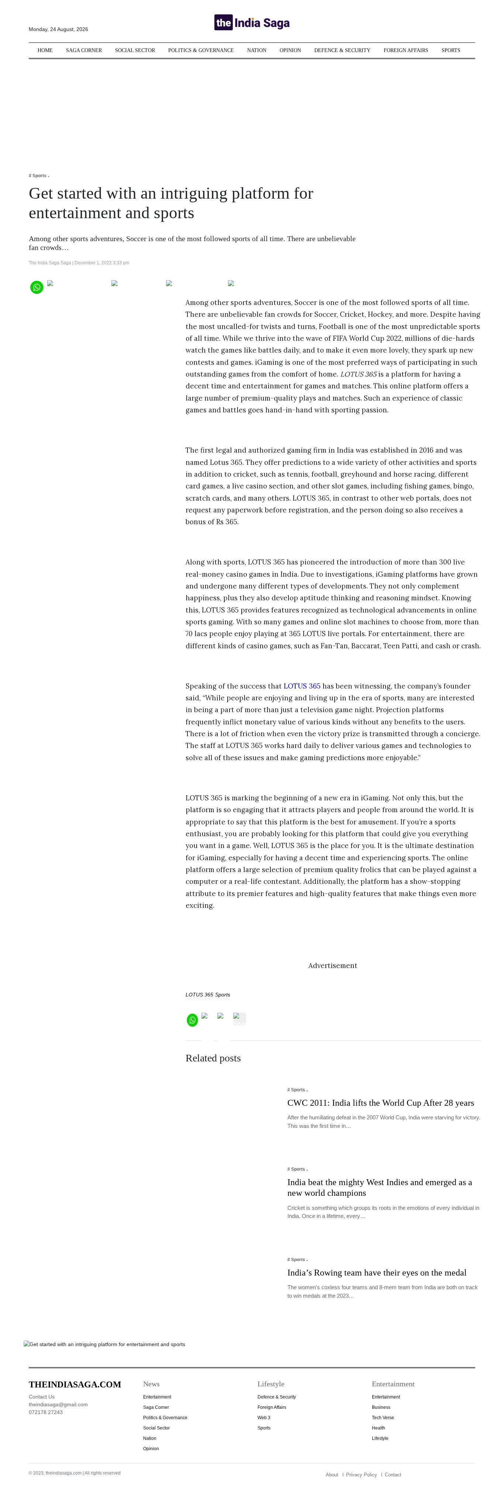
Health (378, 1428)
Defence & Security (342, 50)
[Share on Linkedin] (256, 286)
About (332, 1475)
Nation (256, 50)
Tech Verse (383, 1417)
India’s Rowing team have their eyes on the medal (377, 1272)
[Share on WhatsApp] (36, 286)
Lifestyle (380, 1438)
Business (381, 1407)
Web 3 (264, 1417)
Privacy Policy (361, 1475)
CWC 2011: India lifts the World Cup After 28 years (380, 1103)
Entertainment (157, 1397)
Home (45, 50)
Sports (451, 50)
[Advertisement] (252, 110)
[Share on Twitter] (137, 286)
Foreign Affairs (406, 50)
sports (222, 995)
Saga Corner (84, 50)
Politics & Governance (201, 50)
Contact (393, 1475)
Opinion (290, 50)
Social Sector (135, 50)
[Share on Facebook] (77, 286)
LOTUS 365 (302, 686)
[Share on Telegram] (195, 286)
